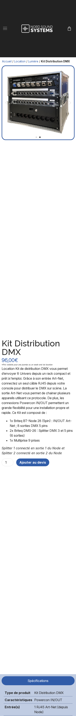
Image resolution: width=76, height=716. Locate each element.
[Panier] (69, 28)
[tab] (38, 680)
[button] (5, 28)
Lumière (33, 61)
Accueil (7, 61)
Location (20, 61)
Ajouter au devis (32, 462)
